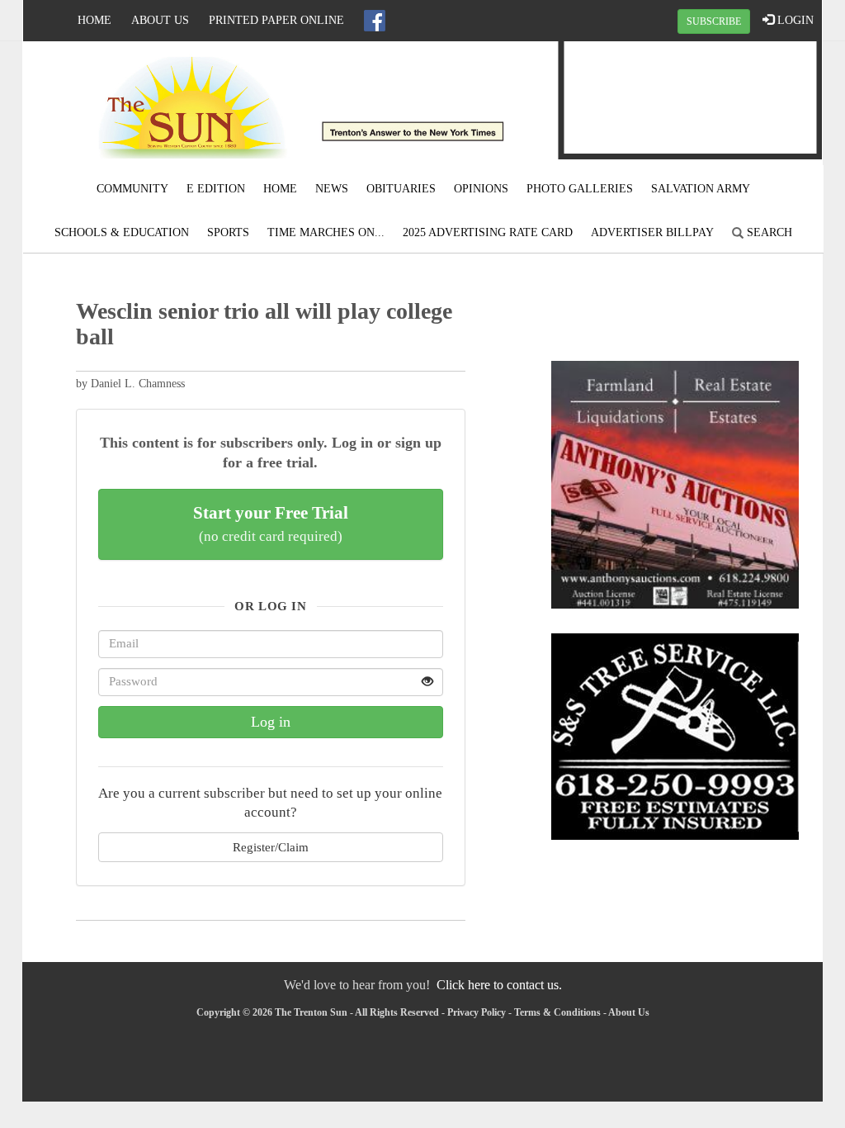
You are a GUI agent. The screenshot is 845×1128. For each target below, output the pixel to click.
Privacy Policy (476, 1012)
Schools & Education (121, 232)
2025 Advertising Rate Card (488, 232)
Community (132, 188)
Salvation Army (700, 188)
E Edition (215, 188)
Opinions (481, 188)
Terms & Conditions (557, 1012)
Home (94, 20)
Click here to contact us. (499, 985)
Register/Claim (271, 847)
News (331, 188)
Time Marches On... (326, 232)
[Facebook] (374, 20)
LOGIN (794, 20)
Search (768, 232)
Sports (228, 232)
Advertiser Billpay (652, 232)
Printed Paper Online (276, 20)
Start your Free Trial (270, 523)
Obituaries (401, 188)
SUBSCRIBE (714, 21)
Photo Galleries (579, 188)
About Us (160, 20)
